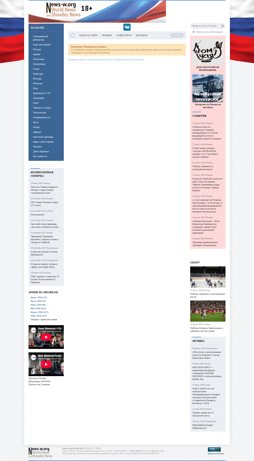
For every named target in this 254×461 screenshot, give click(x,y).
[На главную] (63, 9)
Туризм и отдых (42, 107)
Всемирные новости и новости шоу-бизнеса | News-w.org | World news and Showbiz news (106, 59)
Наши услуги (124, 35)
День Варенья (41, 151)
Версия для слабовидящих (209, 31)
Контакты (141, 35)
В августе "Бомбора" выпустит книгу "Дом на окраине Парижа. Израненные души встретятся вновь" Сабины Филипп (207, 184)
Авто (36, 122)
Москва (37, 78)
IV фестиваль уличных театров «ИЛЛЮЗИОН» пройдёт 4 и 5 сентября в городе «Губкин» (205, 152)
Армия (36, 54)
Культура (38, 73)
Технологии (39, 112)
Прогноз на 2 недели (39, 384)
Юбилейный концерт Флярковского (202, 426)
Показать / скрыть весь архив (44, 319)
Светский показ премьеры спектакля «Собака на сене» (45, 225)
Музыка (37, 146)
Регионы (37, 83)
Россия (37, 49)
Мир (35, 88)
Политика (38, 59)
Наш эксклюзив (41, 44)
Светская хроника (43, 136)
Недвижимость (41, 117)
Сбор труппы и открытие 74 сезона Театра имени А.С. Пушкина (45, 279)
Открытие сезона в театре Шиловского (44, 253)
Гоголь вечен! (37, 214)
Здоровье (38, 98)
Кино (36, 102)
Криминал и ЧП (41, 93)
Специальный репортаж (40, 38)
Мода (36, 127)
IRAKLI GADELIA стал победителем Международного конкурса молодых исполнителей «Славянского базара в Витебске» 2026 (206, 396)
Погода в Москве (37, 378)
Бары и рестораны (43, 141)
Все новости (40, 156)
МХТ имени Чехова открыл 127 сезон (44, 204)
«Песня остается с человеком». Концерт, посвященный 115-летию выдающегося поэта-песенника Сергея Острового (206, 132)
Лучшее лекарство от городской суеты (203, 414)
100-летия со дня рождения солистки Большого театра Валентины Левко (206, 354)
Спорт (36, 68)
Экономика (39, 64)
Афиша (37, 132)
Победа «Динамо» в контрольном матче (202, 168)
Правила (107, 35)
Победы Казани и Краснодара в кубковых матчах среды (206, 329)
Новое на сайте (88, 35)
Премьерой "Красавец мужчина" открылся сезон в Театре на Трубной (44, 239)
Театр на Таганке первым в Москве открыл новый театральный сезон (44, 189)
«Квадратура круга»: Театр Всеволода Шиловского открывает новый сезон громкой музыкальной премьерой (206, 227)
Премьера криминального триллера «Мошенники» (205, 244)
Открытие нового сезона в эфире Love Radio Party (44, 265)
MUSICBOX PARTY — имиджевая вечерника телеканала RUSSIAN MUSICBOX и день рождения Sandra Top (206, 373)
